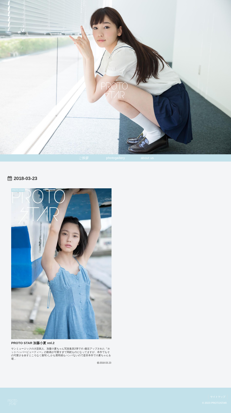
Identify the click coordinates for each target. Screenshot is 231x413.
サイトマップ (217, 396)
